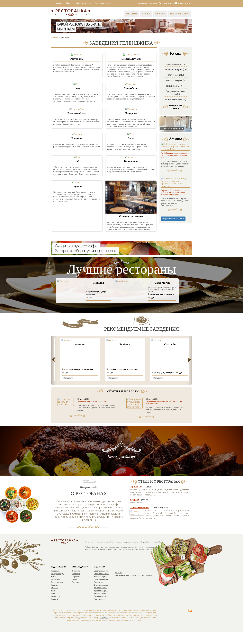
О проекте (160, 14)
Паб (76, 161)
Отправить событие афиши (173, 219)
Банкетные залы (57, 582)
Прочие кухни (99, 599)
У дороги (134, 499)
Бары (131, 138)
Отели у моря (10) (175, 75)
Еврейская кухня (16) (175, 64)
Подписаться (184, 3)
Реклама (75, 582)
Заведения (131, 14)
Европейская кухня (102, 571)
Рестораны (77, 58)
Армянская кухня (101, 591)
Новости (58, 3)
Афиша (68, 3)
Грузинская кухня (101, 596)
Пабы (53, 593)
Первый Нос (136, 487)
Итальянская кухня (101, 574)
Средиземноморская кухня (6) (175, 92)
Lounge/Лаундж (131, 58)
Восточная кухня (101, 579)
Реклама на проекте (103, 3)
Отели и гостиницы (131, 216)
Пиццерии (131, 113)
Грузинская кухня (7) (175, 86)
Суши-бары (131, 88)
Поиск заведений (179, 14)
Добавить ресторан (83, 3)
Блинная (76, 138)
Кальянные (131, 161)
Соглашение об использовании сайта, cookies (134, 575)
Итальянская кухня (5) (175, 99)
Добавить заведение (147, 3)
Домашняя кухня (101, 585)
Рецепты (118, 573)
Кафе (77, 88)
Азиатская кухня (100, 588)
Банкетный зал (77, 113)
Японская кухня (100, 577)
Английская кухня (101, 593)
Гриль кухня (98, 582)
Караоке (77, 186)
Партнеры (76, 577)
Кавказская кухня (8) (175, 80)
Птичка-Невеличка (139, 507)
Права (74, 579)
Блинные (54, 588)
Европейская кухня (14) (176, 69)
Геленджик (167, 3)
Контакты (76, 574)
